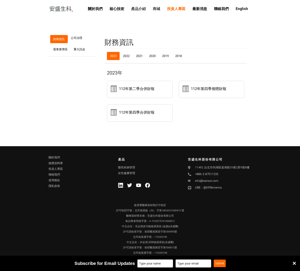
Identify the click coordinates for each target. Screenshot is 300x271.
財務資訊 (59, 39)
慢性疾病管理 (126, 167)
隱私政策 (54, 186)
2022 (126, 56)
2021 (139, 56)
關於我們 (95, 9)
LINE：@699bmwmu (208, 187)
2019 (165, 56)
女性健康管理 (126, 173)
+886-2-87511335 (206, 174)
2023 (113, 56)
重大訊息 (79, 49)
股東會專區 (60, 49)
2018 (178, 56)
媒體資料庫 (56, 163)
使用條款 (54, 180)
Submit (219, 263)
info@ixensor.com (206, 180)
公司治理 (76, 37)
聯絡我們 (221, 9)
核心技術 (117, 9)
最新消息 (199, 9)
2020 (152, 56)
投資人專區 (176, 9)
